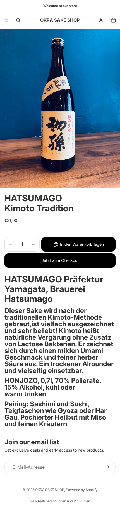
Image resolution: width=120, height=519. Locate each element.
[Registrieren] (107, 467)
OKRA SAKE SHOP (49, 490)
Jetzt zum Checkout (60, 260)
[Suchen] (18, 20)
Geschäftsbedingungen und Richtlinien (60, 501)
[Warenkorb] (113, 20)
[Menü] (6, 20)
